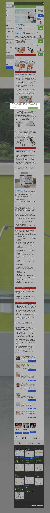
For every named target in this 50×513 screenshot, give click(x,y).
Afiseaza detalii (13, 107)
